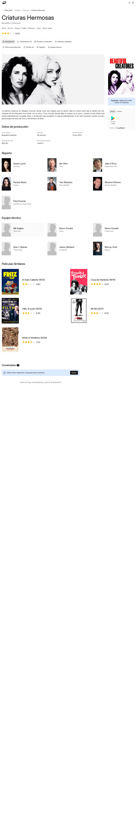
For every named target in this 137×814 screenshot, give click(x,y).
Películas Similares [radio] (64, 42)
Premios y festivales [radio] (44, 42)
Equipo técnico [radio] (56, 47)
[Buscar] (129, 3)
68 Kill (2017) (97, 309)
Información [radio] (9, 42)
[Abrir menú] (132, 2)
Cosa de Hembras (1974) (103, 280)
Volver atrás (8, 10)
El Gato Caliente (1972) (33, 280)
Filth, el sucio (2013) (32, 309)
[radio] (113, 111)
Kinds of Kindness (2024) (34, 337)
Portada (17, 10)
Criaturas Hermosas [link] (38, 10)
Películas (26, 10)
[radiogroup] (68, 42)
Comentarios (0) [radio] (26, 42)
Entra (122, 100)
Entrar (74, 373)
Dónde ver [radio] (30, 47)
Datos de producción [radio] (13, 47)
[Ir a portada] (4, 2)
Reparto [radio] (42, 47)
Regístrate (114, 100)
